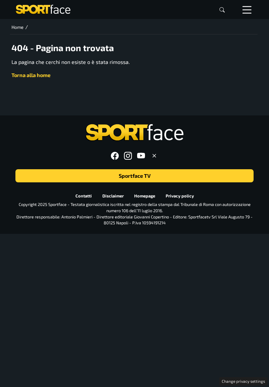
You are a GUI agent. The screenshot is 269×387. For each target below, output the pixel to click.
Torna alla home (31, 75)
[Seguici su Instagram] (128, 155)
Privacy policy (180, 195)
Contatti (83, 195)
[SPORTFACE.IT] (43, 9)
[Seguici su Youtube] (141, 155)
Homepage (144, 195)
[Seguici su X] (154, 155)
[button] (222, 9)
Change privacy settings (243, 381)
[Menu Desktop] (247, 9)
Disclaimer (113, 195)
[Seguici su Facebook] (115, 155)
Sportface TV (135, 176)
